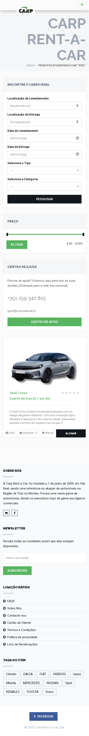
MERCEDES (31, 683)
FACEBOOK (45, 716)
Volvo (49, 692)
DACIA (28, 674)
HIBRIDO (59, 674)
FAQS (11, 601)
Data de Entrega (18, 146)
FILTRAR (17, 244)
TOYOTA (32, 692)
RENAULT (13, 692)
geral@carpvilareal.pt (21, 311)
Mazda (11, 683)
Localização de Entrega (23, 114)
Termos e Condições (21, 630)
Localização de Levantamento (28, 98)
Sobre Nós (14, 608)
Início (31, 65)
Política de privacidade (22, 637)
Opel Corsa (18, 393)
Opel (68, 683)
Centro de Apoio (44, 322)
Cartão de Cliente (19, 623)
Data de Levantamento (22, 130)
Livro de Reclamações (22, 644)
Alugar (70, 433)
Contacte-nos (16, 615)
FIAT (43, 674)
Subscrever (17, 570)
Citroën (11, 674)
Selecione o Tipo (19, 163)
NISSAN (52, 683)
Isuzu (77, 674)
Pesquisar (44, 199)
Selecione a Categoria (22, 179)
